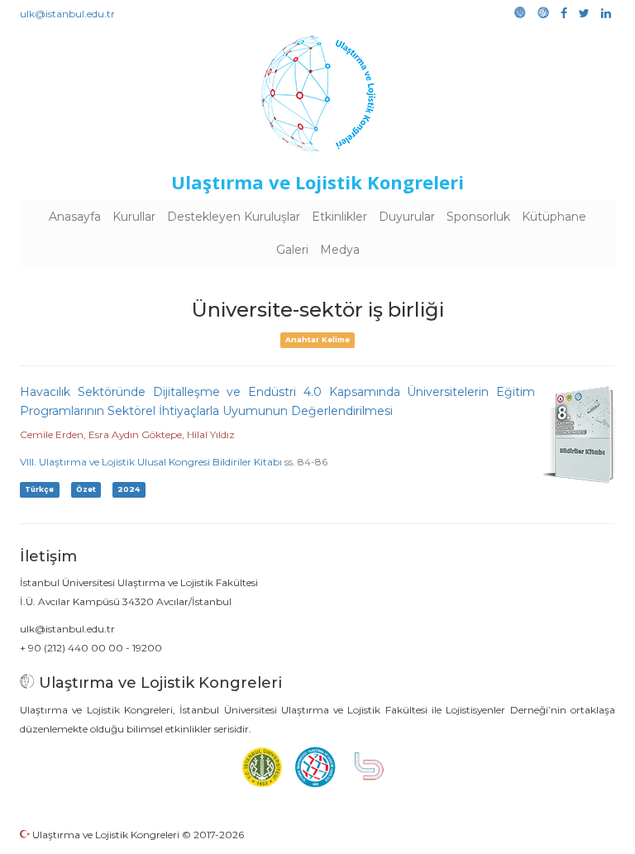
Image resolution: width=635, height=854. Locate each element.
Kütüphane (554, 216)
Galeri (292, 249)
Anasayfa (75, 216)
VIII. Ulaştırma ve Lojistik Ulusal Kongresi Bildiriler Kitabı (151, 462)
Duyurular (407, 216)
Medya (340, 249)
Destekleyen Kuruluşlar (233, 216)
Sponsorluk (478, 216)
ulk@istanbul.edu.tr (67, 13)
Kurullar (133, 216)
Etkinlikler (339, 216)
